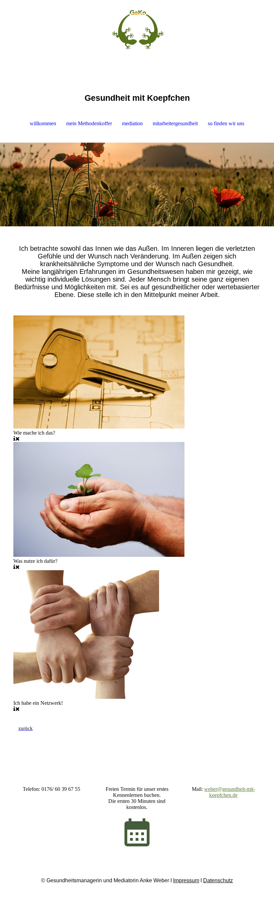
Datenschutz (218, 880)
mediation (132, 123)
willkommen (43, 123)
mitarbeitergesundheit (175, 123)
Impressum (186, 880)
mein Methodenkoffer (89, 123)
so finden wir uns (226, 123)
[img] (137, 25)
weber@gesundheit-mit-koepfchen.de (229, 792)
